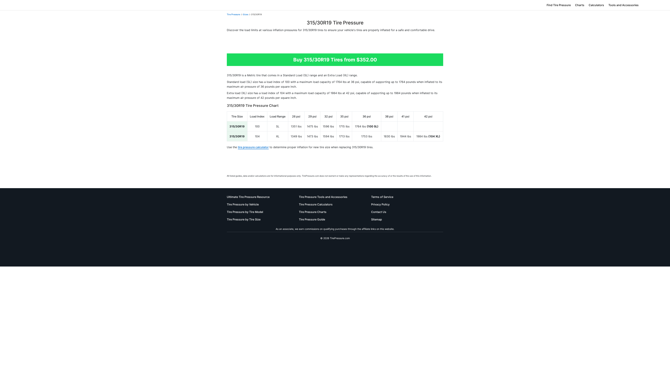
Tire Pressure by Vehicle (243, 204)
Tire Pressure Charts (312, 212)
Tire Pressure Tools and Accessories (323, 197)
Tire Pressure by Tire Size (243, 219)
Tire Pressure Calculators (316, 204)
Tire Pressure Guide (312, 219)
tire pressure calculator (253, 147)
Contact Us (378, 212)
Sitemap (376, 219)
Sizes (245, 14)
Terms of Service (382, 197)
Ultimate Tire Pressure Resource (248, 197)
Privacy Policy (380, 204)
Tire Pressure (233, 14)
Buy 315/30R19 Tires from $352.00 (335, 60)
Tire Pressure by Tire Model (245, 212)
